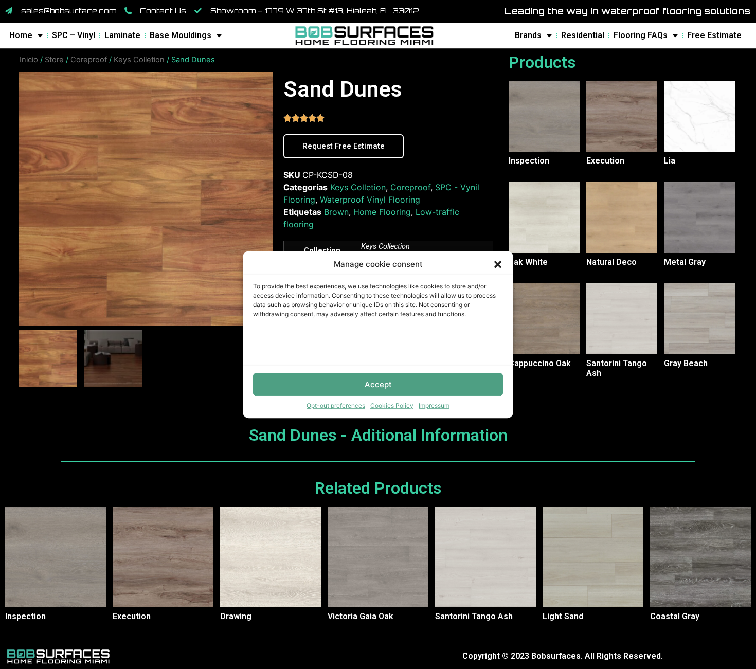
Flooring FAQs (641, 35)
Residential (582, 35)
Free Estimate (714, 35)
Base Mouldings (180, 35)
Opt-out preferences (336, 405)
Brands (528, 35)
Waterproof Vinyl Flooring (370, 199)
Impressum (434, 405)
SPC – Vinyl (73, 35)
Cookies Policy (391, 405)
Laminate (122, 35)
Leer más (514, 179)
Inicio (29, 59)
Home (20, 35)
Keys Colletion (139, 59)
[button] (498, 264)
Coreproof (88, 59)
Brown (336, 212)
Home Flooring (382, 212)
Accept (378, 384)
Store (54, 59)
